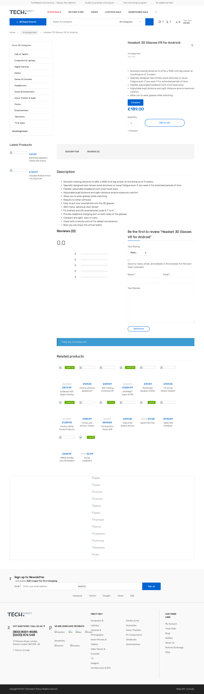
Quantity (132, 117)
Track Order (170, 628)
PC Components (134, 635)
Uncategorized (29, 32)
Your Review (134, 288)
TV (92, 658)
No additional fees (164, 3)
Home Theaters (133, 630)
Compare (135, 102)
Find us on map (22, 650)
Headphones (20, 85)
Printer (17, 104)
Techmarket (30, 689)
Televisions (19, 116)
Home (12, 32)
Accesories (131, 625)
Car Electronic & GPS (101, 668)
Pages (94, 12)
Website (82, 586)
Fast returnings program (135, 3)
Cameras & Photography (97, 632)
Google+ (107, 596)
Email (166, 274)
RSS (132, 596)
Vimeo (121, 596)
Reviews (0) (93, 151)
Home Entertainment (24, 92)
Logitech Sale (113, 12)
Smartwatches (21, 110)
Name (131, 274)
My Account (171, 624)
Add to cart (164, 122)
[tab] (72, 151)
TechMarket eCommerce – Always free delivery (53, 3)
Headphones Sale (138, 12)
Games (17, 73)
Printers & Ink (132, 620)
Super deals (54, 12)
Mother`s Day (76, 12)
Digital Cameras (21, 67)
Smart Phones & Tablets (98, 642)
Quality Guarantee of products (99, 3)
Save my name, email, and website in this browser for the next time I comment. (159, 265)
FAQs (167, 652)
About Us (169, 643)
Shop (167, 633)
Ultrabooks (131, 639)
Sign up (151, 586)
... (155, 12)
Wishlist (169, 638)
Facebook (77, 596)
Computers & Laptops (24, 60)
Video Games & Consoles (98, 651)
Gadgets (95, 663)
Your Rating (134, 246)
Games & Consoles (23, 79)
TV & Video (19, 123)
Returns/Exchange (174, 647)
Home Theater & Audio (25, 98)
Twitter (92, 596)
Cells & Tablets (21, 54)
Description (72, 151)
